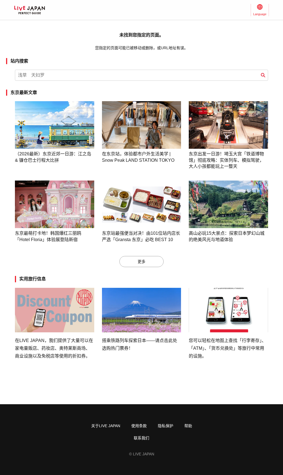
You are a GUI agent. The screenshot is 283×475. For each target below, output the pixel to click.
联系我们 (141, 438)
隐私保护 (165, 426)
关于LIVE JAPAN (105, 426)
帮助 (188, 426)
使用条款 (139, 426)
